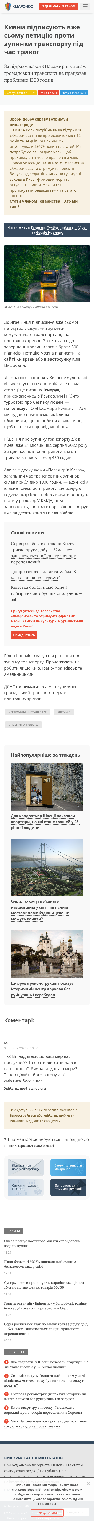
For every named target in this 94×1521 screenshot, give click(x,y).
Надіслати (59, 13)
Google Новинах (49, 232)
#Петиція (63, 712)
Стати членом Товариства (35, 201)
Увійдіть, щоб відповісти (25, 1088)
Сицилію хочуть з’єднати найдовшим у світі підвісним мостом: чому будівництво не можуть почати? (44, 1380)
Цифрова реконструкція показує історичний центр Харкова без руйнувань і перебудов (42, 989)
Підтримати (82, 13)
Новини (53, 93)
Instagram (68, 227)
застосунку (59, 359)
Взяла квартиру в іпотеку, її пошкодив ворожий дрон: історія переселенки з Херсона (43, 1410)
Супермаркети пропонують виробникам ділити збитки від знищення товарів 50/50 (44, 1285)
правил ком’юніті (36, 1145)
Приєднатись (24, 635)
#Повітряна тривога (23, 724)
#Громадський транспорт (27, 712)
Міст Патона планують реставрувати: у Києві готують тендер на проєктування (45, 1423)
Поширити (16, 13)
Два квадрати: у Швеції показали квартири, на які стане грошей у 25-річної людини (45, 821)
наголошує (15, 408)
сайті (9, 359)
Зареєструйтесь (23, 1115)
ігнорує (51, 390)
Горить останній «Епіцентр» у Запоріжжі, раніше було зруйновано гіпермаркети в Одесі (45, 1305)
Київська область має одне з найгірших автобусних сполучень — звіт (47, 593)
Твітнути (37, 13)
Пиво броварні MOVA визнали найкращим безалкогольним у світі (40, 1264)
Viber (82, 227)
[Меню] (85, 6)
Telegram (38, 227)
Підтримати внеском (58, 6)
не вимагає (28, 686)
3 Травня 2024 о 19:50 (21, 1048)
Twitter (53, 227)
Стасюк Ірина (78, 93)
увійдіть (50, 1115)
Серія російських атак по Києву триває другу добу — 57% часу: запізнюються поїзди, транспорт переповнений (46, 1329)
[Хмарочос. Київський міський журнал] (19, 6)
